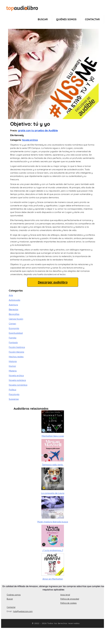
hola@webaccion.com (23, 611)
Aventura (13, 304)
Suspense (14, 399)
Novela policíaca (17, 380)
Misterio (13, 370)
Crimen (12, 323)
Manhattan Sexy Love (53, 436)
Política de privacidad (69, 599)
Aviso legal (65, 594)
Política (12, 389)
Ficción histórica (17, 347)
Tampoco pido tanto (53, 464)
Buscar (43, 19)
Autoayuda (14, 300)
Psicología (14, 394)
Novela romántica (18, 384)
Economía (14, 328)
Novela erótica (30, 140)
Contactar (92, 19)
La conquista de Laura (52, 493)
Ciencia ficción (16, 318)
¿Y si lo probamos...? (52, 550)
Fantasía (13, 342)
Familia (12, 337)
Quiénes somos (66, 19)
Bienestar (13, 309)
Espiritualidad (16, 333)
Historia (13, 361)
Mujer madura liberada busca (52, 521)
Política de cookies (68, 603)
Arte (11, 295)
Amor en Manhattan (52, 578)
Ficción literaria (16, 351)
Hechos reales (16, 356)
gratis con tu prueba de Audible (38, 130)
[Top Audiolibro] (22, 8)
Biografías (14, 314)
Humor (12, 366)
